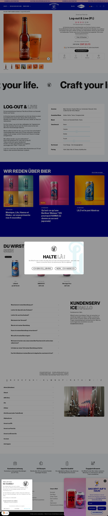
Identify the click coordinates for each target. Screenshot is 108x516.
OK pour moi (27, 508)
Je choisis (17, 508)
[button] (5, 513)
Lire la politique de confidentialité (9, 497)
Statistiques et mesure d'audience (11, 502)
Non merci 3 (6, 508)
